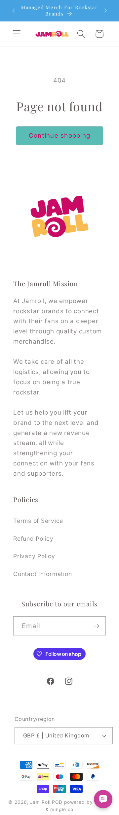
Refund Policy (33, 538)
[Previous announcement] (13, 10)
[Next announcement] (105, 10)
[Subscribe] (96, 625)
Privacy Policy (34, 556)
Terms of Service (38, 520)
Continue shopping (59, 135)
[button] (17, 34)
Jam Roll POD (46, 802)
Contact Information (42, 573)
